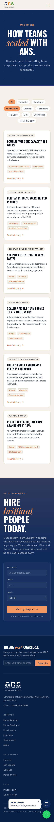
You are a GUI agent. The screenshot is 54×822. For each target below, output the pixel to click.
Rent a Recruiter (10, 720)
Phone (10, 580)
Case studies (9, 740)
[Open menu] (48, 5)
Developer (38, 102)
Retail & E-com (27, 120)
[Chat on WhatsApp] (46, 814)
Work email (11, 567)
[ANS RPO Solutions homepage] (9, 4)
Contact (7, 769)
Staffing (28, 108)
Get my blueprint (25, 609)
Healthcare (43, 108)
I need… (10, 592)
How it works (9, 730)
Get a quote (9, 765)
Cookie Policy (10, 794)
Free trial (7, 760)
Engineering (39, 114)
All (12, 102)
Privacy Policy (10, 789)
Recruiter (23, 102)
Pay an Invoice (10, 774)
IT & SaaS (13, 114)
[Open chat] (46, 804)
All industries (12, 108)
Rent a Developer (11, 725)
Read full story (14, 178)
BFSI (26, 114)
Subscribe (43, 663)
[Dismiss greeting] (38, 801)
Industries (8, 735)
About (6, 745)
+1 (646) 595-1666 (19, 705)
